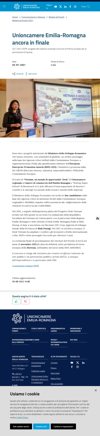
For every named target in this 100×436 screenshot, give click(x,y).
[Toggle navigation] (4, 6)
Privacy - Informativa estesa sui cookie (59, 342)
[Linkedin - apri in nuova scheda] (64, 6)
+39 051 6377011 (17, 375)
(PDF (35, 265)
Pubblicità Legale (38, 371)
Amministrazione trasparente (38, 364)
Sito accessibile (57, 383)
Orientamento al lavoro (58, 329)
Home (15, 17)
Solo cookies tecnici (21, 426)
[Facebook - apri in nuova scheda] (69, 6)
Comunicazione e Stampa (33, 17)
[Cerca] (88, 6)
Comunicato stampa (22, 265)
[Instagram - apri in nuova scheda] (74, 6)
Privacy (54, 367)
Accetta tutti (41, 426)
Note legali (55, 373)
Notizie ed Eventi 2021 (22, 20)
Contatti (54, 362)
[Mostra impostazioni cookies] (97, 218)
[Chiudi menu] (91, 5)
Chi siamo (35, 340)
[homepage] (30, 6)
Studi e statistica (38, 328)
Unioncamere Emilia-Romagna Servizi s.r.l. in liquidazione (39, 379)
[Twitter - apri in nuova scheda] (59, 6)
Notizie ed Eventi (56, 17)
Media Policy (56, 378)
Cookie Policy (22, 417)
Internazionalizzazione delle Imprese (22, 341)
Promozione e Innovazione (76, 329)
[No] (25, 301)
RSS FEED (73, 340)
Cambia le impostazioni (63, 426)
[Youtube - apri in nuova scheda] (54, 6)
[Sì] (16, 301)
